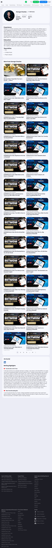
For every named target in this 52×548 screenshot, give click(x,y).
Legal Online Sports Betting (32, 77)
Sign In (49, 1)
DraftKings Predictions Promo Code (9, 525)
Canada (36, 507)
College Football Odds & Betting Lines (9, 481)
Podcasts (20, 524)
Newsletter (20, 526)
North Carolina (37, 503)
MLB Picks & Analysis (22, 485)
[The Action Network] (26, 2)
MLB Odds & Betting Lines (7, 489)
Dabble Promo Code (6, 542)
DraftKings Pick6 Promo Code (8, 540)
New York (36, 481)
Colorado (36, 488)
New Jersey (36, 490)
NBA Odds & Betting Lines (7, 479)
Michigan (36, 495)
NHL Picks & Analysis (22, 487)
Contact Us (20, 528)
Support (19, 522)
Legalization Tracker (38, 479)
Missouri (36, 505)
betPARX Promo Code (6, 535)
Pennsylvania (37, 492)
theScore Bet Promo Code (7, 533)
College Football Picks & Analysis (24, 481)
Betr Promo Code (5, 546)
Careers (19, 517)
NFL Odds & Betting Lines (7, 477)
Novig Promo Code (5, 524)
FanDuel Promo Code (6, 531)
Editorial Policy (21, 515)
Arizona (35, 486)
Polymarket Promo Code (7, 518)
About (19, 511)
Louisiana (36, 482)
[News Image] (15, 70)
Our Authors (20, 513)
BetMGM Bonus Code (6, 514)
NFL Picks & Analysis (22, 477)
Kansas (35, 501)
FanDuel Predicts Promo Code (8, 520)
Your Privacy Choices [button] (22, 530)
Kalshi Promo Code (5, 522)
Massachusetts (37, 499)
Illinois (35, 494)
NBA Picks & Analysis (22, 479)
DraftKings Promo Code (6, 529)
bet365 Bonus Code (6, 516)
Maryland (36, 484)
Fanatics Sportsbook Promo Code (8, 512)
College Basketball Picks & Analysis (25, 483)
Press (19, 520)
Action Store (20, 518)
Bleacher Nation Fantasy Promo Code (9, 544)
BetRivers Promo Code (6, 538)
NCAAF (5, 77)
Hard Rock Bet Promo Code (7, 537)
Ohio (35, 497)
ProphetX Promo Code (6, 527)
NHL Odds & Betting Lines (7, 491)
